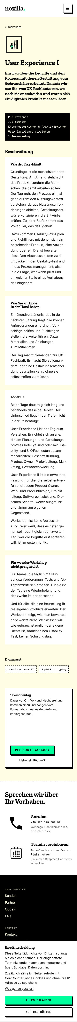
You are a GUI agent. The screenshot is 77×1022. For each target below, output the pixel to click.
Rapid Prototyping (53, 669)
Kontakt (11, 934)
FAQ (8, 916)
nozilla (15, 8)
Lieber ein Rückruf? (32, 760)
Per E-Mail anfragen (32, 750)
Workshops (13, 27)
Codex (10, 909)
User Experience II (21, 669)
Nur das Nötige (38, 1012)
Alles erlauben (38, 1000)
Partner (10, 902)
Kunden (10, 896)
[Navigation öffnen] (67, 8)
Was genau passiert (19, 989)
